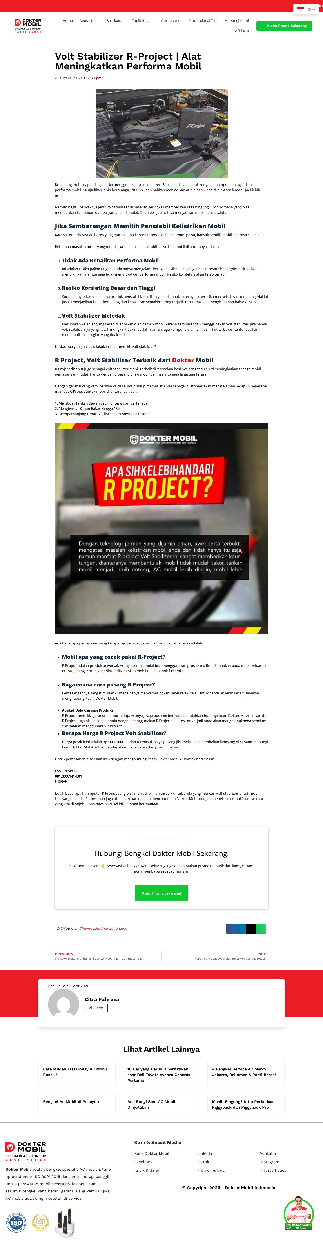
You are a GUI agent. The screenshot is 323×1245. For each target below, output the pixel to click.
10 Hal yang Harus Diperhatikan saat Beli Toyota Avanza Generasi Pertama (159, 1075)
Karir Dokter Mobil (151, 1153)
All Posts (96, 1008)
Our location (172, 20)
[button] (231, 929)
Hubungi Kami (237, 20)
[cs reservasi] (299, 1214)
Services (114, 20)
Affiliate (242, 31)
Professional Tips (203, 20)
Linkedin (205, 1153)
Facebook (143, 1161)
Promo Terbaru (211, 1170)
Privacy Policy (273, 1170)
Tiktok (203, 1161)
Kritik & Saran (147, 1170)
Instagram (269, 1161)
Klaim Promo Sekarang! (161, 893)
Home (68, 20)
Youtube (268, 1153)
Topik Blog (141, 20)
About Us (87, 20)
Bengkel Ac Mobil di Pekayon (71, 1101)
